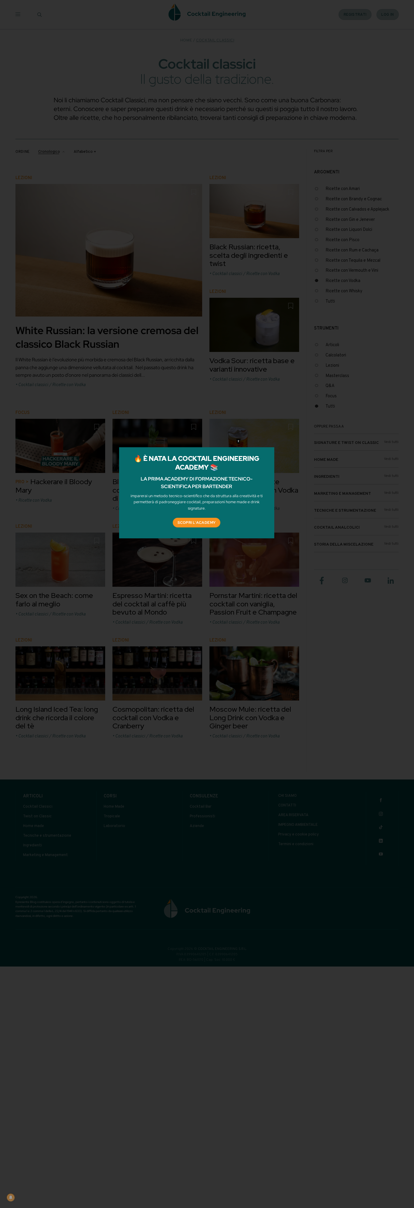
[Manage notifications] (11, 1197)
